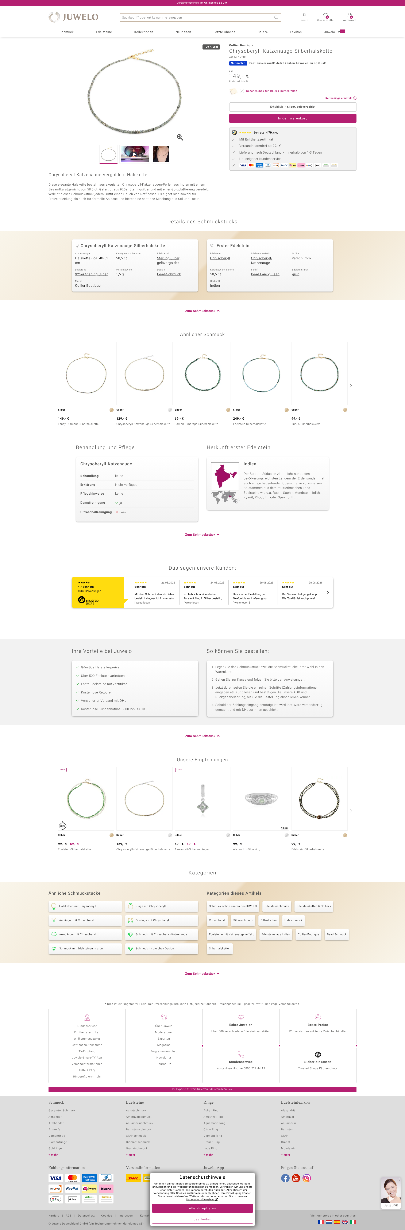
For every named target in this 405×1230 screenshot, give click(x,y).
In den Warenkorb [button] (293, 118)
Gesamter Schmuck (62, 1111)
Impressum (126, 1216)
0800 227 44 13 (254, 1069)
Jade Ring (210, 1149)
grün (296, 274)
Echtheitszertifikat (87, 1033)
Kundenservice (87, 1026)
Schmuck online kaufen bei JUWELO (233, 906)
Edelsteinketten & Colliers (314, 906)
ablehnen (213, 1193)
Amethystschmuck (139, 1117)
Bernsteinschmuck (139, 1130)
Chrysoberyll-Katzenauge (261, 261)
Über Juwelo (163, 1026)
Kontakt (145, 1216)
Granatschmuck (137, 1149)
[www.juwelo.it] (353, 1222)
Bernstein (287, 1130)
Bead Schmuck (337, 935)
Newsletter (164, 1058)
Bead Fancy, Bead (265, 274)
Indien (215, 285)
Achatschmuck (136, 1111)
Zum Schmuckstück (200, 311)
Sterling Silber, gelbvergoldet (168, 261)
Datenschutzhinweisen (200, 1200)
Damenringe (57, 1136)
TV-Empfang (87, 1051)
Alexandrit (288, 1111)
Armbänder (56, 1123)
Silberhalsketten (220, 949)
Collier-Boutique (308, 935)
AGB (68, 1216)
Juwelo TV (334, 32)
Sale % (263, 32)
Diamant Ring (213, 1136)
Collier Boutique (88, 285)
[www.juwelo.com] (345, 1222)
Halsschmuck (293, 920)
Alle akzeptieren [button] (202, 1208)
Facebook (285, 1178)
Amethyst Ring (214, 1117)
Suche (277, 17)
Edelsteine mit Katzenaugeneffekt (231, 935)
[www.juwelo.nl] (329, 1222)
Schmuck (67, 32)
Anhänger (55, 1117)
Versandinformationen (87, 1064)
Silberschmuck (243, 920)
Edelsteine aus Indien (276, 935)
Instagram (306, 1178)
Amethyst (287, 1117)
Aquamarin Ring (214, 1123)
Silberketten (269, 920)
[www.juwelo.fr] (321, 1222)
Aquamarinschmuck (140, 1123)
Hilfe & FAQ (87, 1070)
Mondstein (288, 1149)
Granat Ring (212, 1142)
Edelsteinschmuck (277, 906)
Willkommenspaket (87, 1039)
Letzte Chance (224, 32)
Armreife (55, 1130)
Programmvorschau (163, 1051)
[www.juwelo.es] (337, 1222)
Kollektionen (143, 32)
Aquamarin (288, 1123)
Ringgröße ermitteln (87, 1077)
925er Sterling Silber (91, 274)
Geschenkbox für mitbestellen (271, 91)
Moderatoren (164, 1033)
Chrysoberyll (220, 258)
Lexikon (296, 32)
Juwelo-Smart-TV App (87, 1058)
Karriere (54, 1216)
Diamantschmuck (138, 1142)
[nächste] (350, 385)
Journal (162, 1064)
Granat (285, 1142)
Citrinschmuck (136, 1136)
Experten (164, 1039)
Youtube (296, 1178)
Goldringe (55, 1149)
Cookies (106, 1216)
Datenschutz (86, 1216)
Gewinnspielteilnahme (87, 1045)
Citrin (285, 1136)
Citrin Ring (211, 1130)
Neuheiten (183, 32)
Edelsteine (104, 32)
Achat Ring (211, 1111)
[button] (304, 17)
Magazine (163, 1045)
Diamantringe (58, 1142)
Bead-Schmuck (169, 274)
